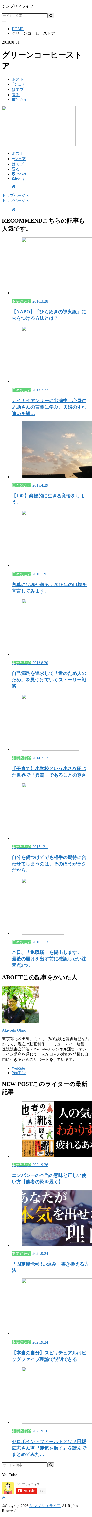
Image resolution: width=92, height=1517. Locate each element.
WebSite (18, 1068)
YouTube (19, 1073)
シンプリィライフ (17, 6)
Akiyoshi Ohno (14, 1030)
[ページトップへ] (4, 1497)
